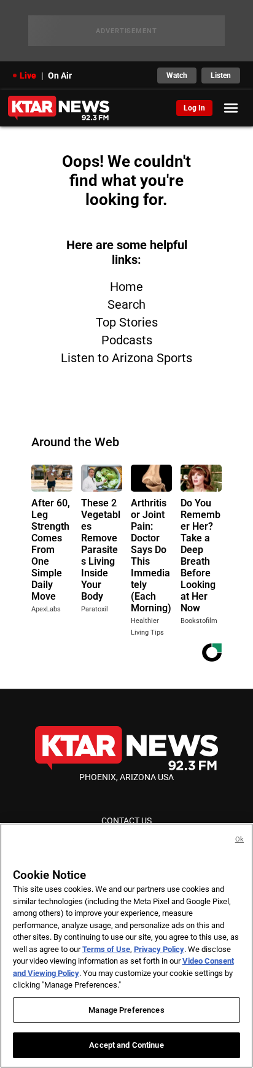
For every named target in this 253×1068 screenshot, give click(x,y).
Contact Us (126, 821)
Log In (194, 108)
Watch (176, 75)
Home (126, 286)
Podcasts (126, 340)
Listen (221, 75)
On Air (60, 75)
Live (28, 75)
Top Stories (127, 322)
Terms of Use (106, 949)
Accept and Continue (126, 1045)
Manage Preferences (126, 1010)
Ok (239, 839)
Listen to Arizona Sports (126, 357)
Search (126, 304)
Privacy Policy (159, 949)
